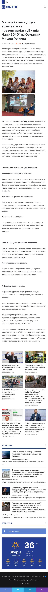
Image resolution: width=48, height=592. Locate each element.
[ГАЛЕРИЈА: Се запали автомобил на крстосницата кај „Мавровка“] (12, 382)
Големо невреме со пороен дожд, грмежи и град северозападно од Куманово (26, 454)
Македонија (18, 459)
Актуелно (8, 479)
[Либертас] (9, 7)
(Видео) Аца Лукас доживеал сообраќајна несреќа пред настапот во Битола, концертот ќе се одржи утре (29, 490)
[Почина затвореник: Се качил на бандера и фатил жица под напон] (35, 357)
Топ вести (25, 459)
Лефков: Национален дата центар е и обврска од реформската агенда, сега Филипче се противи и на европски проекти (35, 427)
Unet (42, 576)
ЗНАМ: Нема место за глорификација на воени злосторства (11, 367)
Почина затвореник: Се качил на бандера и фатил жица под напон (35, 367)
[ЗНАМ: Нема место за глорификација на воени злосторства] (12, 357)
